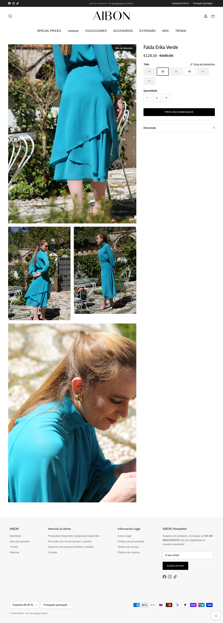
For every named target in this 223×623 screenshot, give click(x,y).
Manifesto (15, 536)
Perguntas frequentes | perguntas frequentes (73, 536)
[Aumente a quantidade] (166, 98)
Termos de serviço (128, 546)
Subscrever (175, 565)
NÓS (165, 30)
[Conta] (205, 16)
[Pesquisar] (10, 16)
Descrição (149, 127)
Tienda (14, 546)
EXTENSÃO (148, 30)
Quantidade (150, 90)
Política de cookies (129, 552)
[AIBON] (111, 16)
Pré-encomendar (179, 112)
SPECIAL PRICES (49, 30)
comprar (73, 30)
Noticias (14, 552)
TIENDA (180, 30)
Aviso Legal (124, 536)
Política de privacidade (131, 541)
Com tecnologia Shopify (36, 613)
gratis (98, 3)
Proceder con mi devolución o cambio (70, 541)
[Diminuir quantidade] (147, 98)
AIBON (20, 613)
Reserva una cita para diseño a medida (71, 546)
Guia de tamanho (20, 541)
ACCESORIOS (123, 30)
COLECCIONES (96, 30)
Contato (52, 552)
